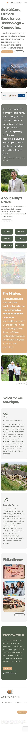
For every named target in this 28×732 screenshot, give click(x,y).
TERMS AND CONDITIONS (7, 702)
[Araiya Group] (14, 3)
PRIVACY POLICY (18, 702)
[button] (26, 3)
